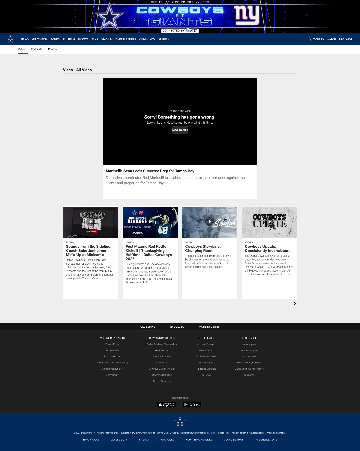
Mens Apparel (249, 344)
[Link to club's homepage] (10, 38)
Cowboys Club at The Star (162, 368)
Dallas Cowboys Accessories (249, 368)
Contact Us (162, 362)
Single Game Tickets (206, 356)
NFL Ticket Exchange (206, 368)
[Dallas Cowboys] (180, 422)
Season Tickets (206, 350)
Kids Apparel (249, 356)
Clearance (249, 375)
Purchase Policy (112, 356)
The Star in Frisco (162, 356)
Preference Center (267, 439)
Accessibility (112, 375)
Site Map (144, 439)
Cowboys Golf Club (162, 375)
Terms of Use (112, 350)
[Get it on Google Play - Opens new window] (192, 406)
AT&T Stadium (161, 350)
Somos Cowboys (162, 381)
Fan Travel (206, 375)
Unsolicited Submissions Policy (112, 362)
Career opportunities (112, 368)
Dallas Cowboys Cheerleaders (162, 344)
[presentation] (295, 304)
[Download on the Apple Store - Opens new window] (166, 405)
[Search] (310, 38)
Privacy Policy (112, 344)
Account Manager (206, 344)
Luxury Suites (206, 362)
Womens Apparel (249, 350)
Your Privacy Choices (199, 439)
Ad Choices (167, 439)
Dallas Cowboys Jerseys (249, 362)
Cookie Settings (234, 439)
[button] (180, 130)
